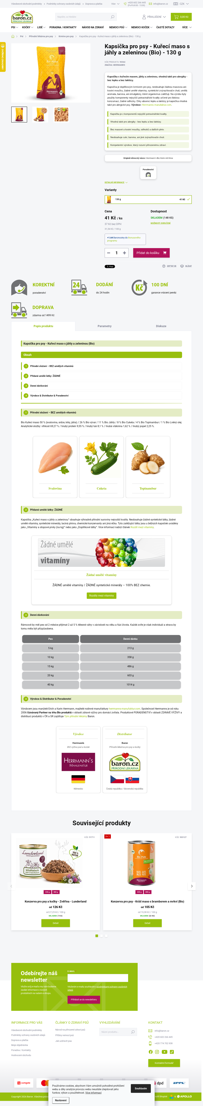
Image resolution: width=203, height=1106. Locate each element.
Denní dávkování (37, 385)
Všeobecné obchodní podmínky (26, 4)
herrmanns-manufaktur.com (124, 708)
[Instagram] (157, 1051)
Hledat (112, 17)
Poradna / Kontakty (21, 1050)
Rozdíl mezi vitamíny (142, 527)
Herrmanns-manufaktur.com (156, 104)
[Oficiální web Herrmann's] (78, 762)
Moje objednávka (19, 1045)
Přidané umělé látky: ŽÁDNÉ (43, 376)
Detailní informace (114, 182)
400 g (139, 892)
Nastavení (60, 1100)
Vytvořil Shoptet (159, 1096)
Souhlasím (141, 1088)
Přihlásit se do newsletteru (84, 999)
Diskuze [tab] (161, 326)
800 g (56, 892)
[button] (96, 935)
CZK (182, 3)
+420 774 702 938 (164, 1043)
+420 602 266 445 (164, 1037)
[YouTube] (164, 1051)
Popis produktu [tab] (43, 326)
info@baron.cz (162, 1031)
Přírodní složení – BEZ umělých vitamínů (49, 366)
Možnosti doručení (161, 223)
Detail (55, 923)
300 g (47, 892)
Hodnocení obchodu (21, 1055)
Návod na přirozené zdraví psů (70, 1029)
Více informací (93, 1092)
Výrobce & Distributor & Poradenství (47, 395)
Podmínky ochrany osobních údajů (64, 4)
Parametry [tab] (104, 326)
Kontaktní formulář (164, 1063)
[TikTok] (171, 1051)
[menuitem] (15, 27)
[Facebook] (150, 1051)
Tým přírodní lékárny (75, 716)
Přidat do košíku (148, 253)
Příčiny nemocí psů (64, 1035)
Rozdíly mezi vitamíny (101, 595)
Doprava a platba (93, 4)
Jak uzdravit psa (63, 1041)
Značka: (115, 65)
